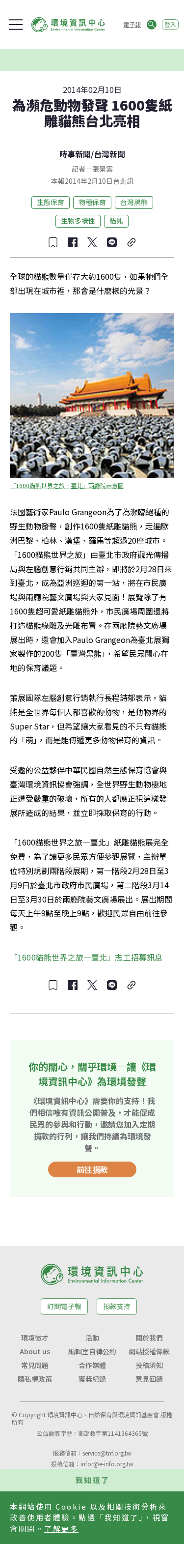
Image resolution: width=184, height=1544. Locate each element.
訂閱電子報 (64, 1306)
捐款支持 (117, 1306)
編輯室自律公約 (92, 1351)
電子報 (132, 24)
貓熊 (116, 221)
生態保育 (50, 202)
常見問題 (35, 1365)
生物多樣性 (78, 221)
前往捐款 (92, 1169)
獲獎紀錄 (92, 1379)
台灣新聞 (109, 154)
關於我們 (149, 1337)
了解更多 (61, 1528)
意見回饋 (149, 1379)
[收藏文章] (53, 242)
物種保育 (92, 202)
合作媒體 (92, 1365)
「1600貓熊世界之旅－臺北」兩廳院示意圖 (67, 485)
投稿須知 (149, 1365)
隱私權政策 (35, 1379)
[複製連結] (131, 242)
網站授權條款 (149, 1351)
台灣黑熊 (134, 202)
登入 (170, 24)
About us (35, 1351)
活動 (92, 1337)
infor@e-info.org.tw (106, 1463)
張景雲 (102, 169)
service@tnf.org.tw (106, 1453)
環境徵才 (35, 1337)
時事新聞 (75, 154)
